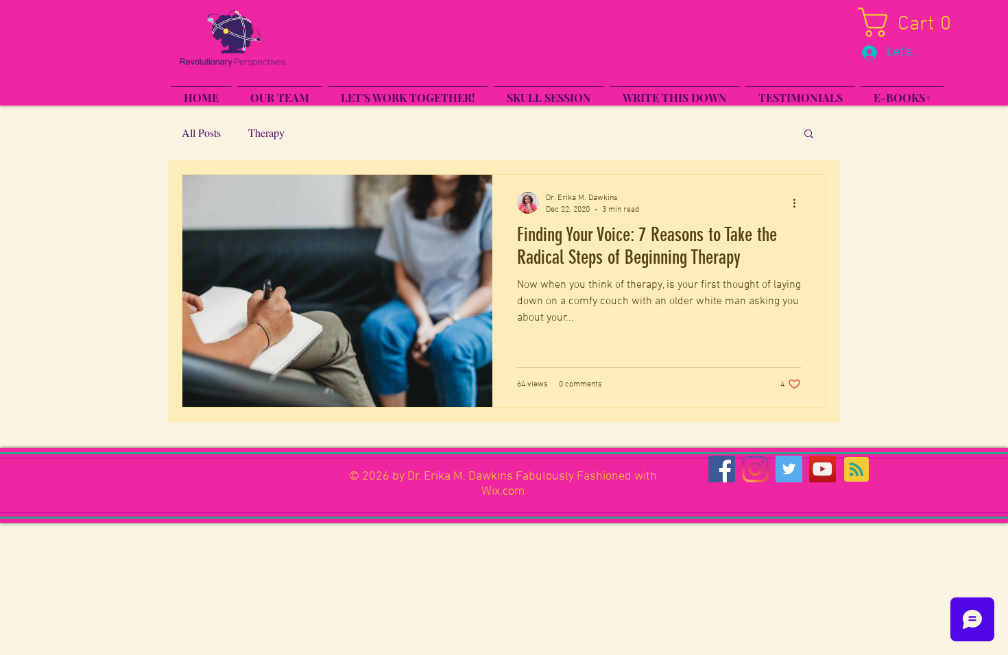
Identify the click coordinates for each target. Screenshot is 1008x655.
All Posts (201, 133)
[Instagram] (755, 469)
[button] (917, 22)
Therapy (266, 133)
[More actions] (799, 203)
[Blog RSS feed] (856, 470)
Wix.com (503, 491)
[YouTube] (822, 469)
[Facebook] (721, 469)
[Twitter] (789, 469)
